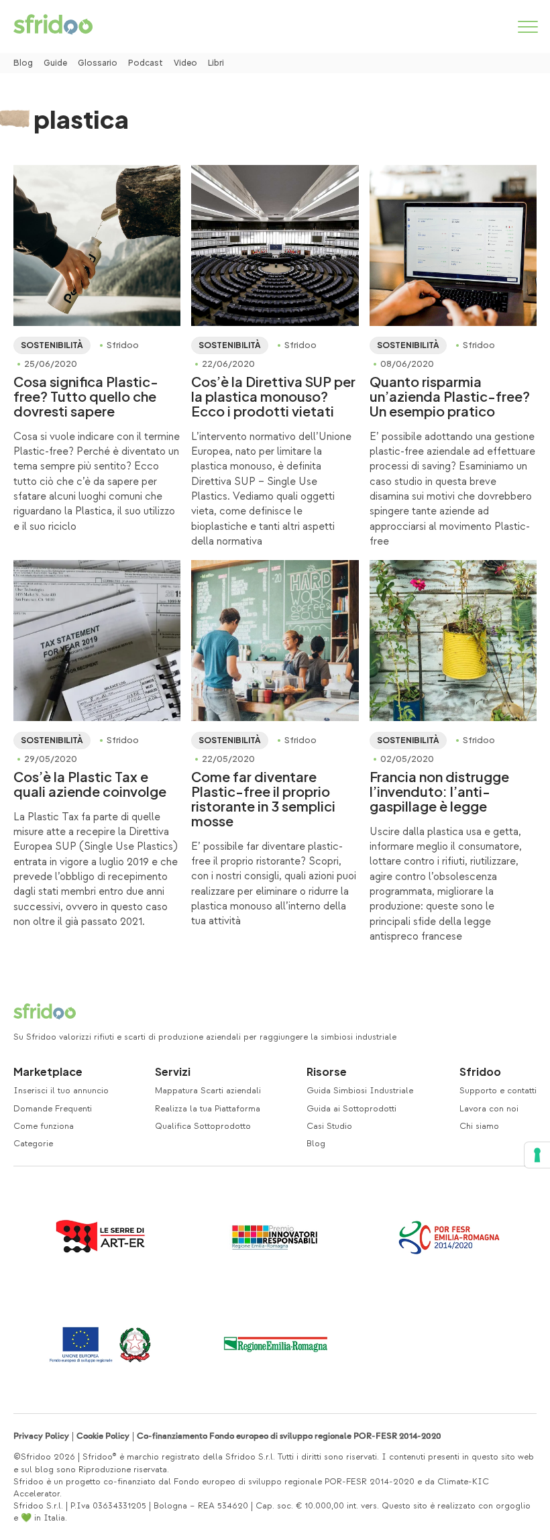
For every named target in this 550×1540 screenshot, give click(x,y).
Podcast (145, 63)
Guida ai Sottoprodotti (351, 1108)
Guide (55, 63)
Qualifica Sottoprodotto (203, 1126)
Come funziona (43, 1126)
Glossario (97, 63)
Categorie (33, 1143)
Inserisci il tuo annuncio (61, 1090)
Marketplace (47, 1071)
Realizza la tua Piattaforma (207, 1108)
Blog (23, 63)
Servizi (172, 1071)
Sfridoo (480, 1071)
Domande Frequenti (52, 1108)
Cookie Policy (102, 1436)
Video (185, 63)
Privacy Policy (41, 1436)
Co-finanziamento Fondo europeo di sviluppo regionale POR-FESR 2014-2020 (289, 1436)
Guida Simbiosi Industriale (360, 1090)
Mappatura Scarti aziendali (208, 1090)
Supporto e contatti (498, 1090)
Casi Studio (329, 1126)
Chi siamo (479, 1126)
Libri (216, 63)
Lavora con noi (488, 1108)
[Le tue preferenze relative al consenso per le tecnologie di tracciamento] (537, 1155)
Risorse (327, 1071)
